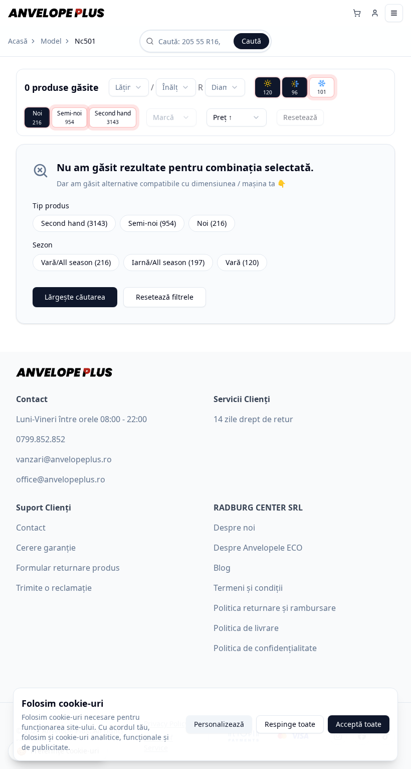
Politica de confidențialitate (265, 648)
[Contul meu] (375, 13)
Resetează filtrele (164, 297)
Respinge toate (290, 724)
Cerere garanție (46, 547)
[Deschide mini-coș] (357, 13)
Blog (222, 567)
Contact (31, 527)
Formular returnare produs (68, 567)
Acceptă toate (358, 724)
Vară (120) (242, 262)
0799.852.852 (40, 439)
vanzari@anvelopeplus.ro (64, 459)
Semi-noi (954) (152, 223)
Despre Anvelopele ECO (258, 547)
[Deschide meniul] (394, 13)
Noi (37, 117)
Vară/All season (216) (76, 262)
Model (51, 41)
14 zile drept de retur (253, 419)
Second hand (113, 117)
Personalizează (219, 724)
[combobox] (129, 87)
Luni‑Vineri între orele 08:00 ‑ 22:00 (81, 419)
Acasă (18, 41)
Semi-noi (69, 117)
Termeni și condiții (248, 587)
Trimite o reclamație (54, 587)
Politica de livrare (246, 627)
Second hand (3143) (74, 223)
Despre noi (234, 527)
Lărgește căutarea (75, 297)
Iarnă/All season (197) (168, 262)
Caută (251, 41)
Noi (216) (212, 223)
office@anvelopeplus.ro (60, 479)
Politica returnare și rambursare (275, 607)
